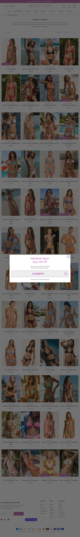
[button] (40, 274)
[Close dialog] (68, 256)
